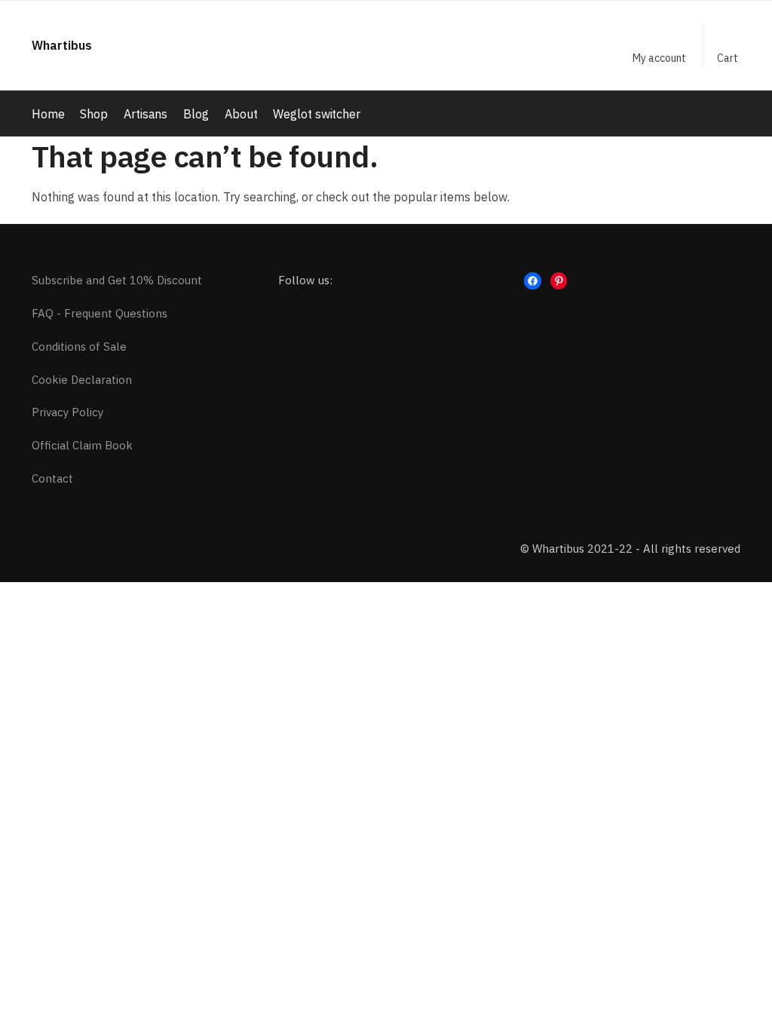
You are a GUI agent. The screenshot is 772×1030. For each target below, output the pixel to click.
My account (659, 58)
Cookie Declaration (82, 379)
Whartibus (62, 45)
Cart (727, 58)
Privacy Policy (67, 412)
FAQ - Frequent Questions (99, 313)
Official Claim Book (82, 445)
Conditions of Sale (79, 346)
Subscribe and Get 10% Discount (117, 280)
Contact (52, 478)
